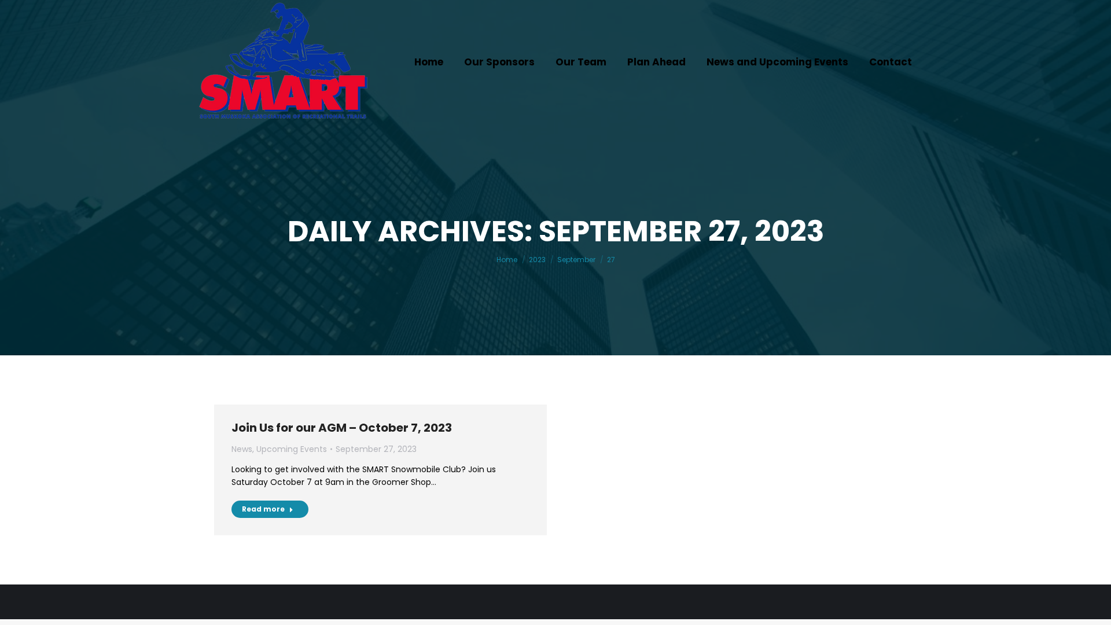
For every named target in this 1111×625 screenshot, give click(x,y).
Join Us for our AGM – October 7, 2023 (341, 428)
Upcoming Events (291, 449)
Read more (263, 509)
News (241, 449)
